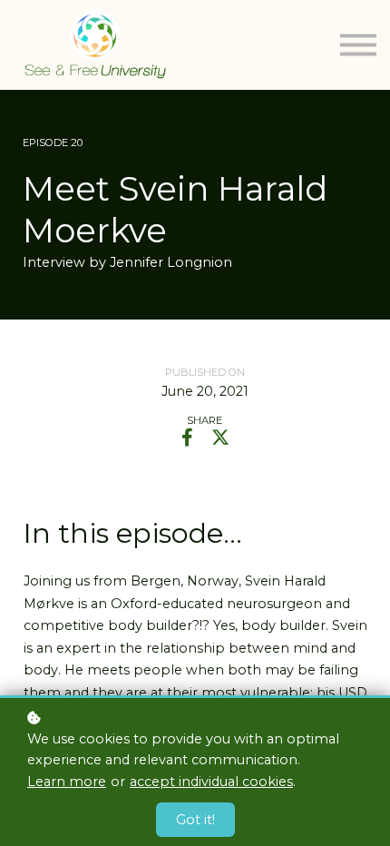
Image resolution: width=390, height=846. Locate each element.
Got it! (195, 820)
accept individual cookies (211, 781)
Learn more (66, 781)
